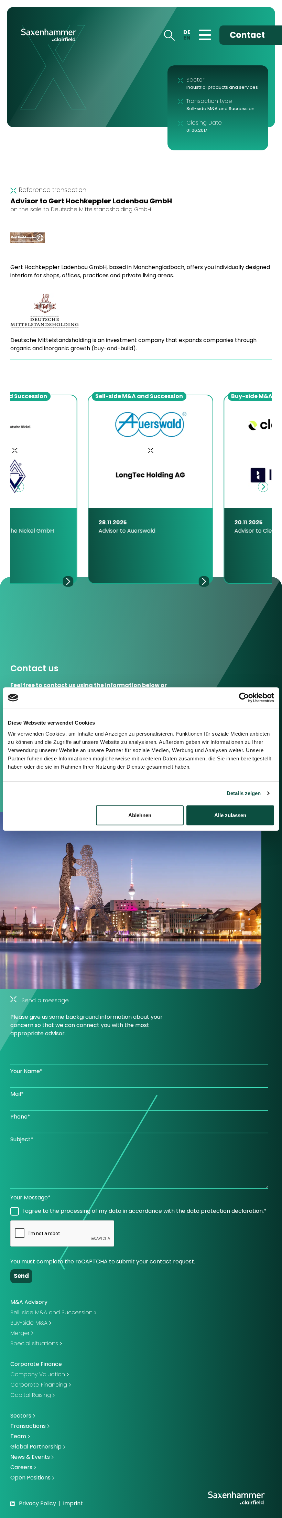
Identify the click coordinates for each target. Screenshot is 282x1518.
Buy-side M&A (28, 1323)
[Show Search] (169, 35)
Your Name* (26, 1071)
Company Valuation (37, 1374)
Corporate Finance (36, 1364)
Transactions (28, 1426)
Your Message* (30, 1197)
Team (18, 1436)
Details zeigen (244, 793)
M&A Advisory (28, 1302)
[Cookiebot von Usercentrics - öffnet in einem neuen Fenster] (244, 698)
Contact (247, 35)
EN (187, 38)
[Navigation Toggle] (205, 35)
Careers (21, 1467)
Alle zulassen (230, 815)
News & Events (30, 1457)
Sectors (20, 1416)
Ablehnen (139, 815)
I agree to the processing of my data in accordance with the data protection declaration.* (144, 1211)
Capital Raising (30, 1395)
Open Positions (30, 1478)
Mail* (17, 1094)
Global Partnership (36, 1447)
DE (187, 32)
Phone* (20, 1117)
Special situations (34, 1343)
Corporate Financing (38, 1385)
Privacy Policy (37, 1503)
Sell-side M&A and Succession (51, 1312)
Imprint (73, 1503)
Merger (20, 1333)
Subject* (21, 1139)
